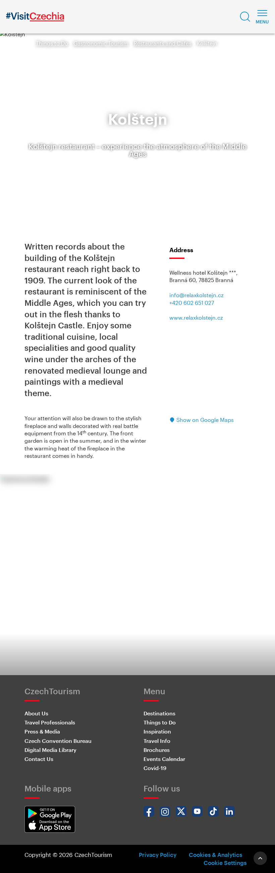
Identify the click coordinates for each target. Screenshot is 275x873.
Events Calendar (164, 759)
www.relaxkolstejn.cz (196, 317)
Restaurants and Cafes (162, 43)
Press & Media (42, 731)
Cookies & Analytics (215, 854)
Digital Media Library (50, 750)
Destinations (159, 713)
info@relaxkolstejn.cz (196, 295)
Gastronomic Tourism (100, 43)
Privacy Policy (157, 854)
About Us (36, 713)
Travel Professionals (49, 722)
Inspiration (157, 731)
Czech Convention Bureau (58, 741)
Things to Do (52, 43)
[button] (245, 16)
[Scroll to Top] (260, 858)
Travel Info (157, 741)
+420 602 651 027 (191, 302)
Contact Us (38, 759)
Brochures (157, 750)
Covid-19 (155, 768)
